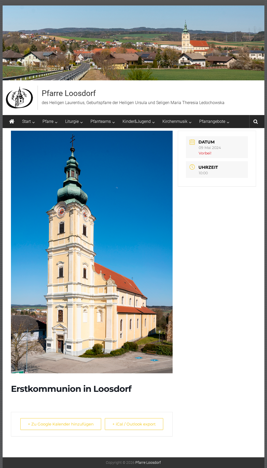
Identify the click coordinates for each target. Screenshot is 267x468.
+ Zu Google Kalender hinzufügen (61, 424)
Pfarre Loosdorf (69, 93)
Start (26, 121)
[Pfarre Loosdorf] (11, 121)
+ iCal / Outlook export (134, 424)
